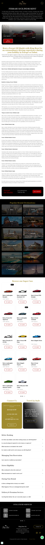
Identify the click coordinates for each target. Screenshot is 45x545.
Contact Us (38, 526)
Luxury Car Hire (31, 420)
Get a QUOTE (8, 41)
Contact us (11, 424)
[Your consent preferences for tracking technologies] (2, 543)
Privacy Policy (32, 539)
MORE (21, 396)
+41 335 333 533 (12, 414)
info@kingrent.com (12, 419)
